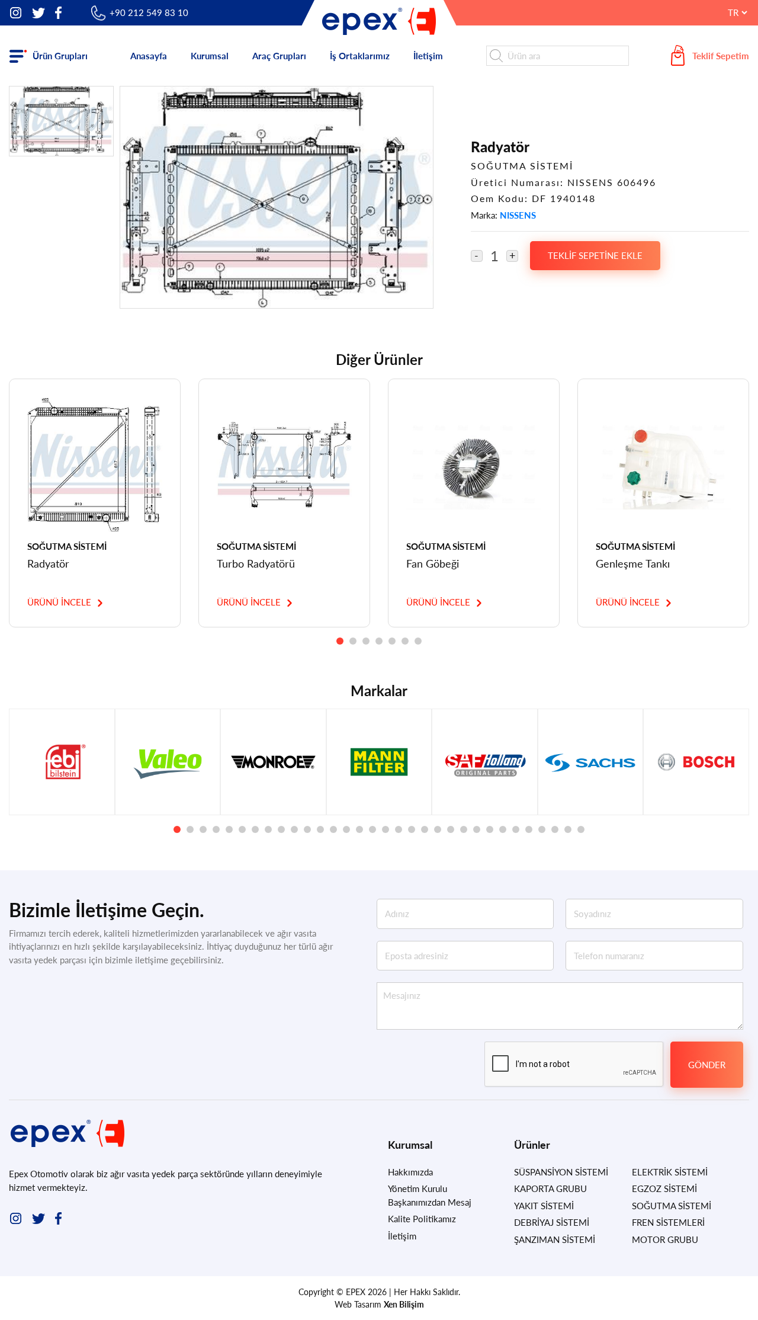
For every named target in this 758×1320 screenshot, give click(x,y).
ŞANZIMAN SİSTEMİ (554, 1239)
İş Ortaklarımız (360, 55)
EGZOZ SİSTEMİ (664, 1188)
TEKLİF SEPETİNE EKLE (595, 255)
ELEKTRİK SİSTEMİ (670, 1172)
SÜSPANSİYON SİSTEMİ (561, 1172)
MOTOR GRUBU (665, 1239)
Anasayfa (148, 55)
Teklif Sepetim (720, 55)
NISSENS (518, 215)
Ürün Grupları (60, 55)
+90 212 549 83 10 (149, 12)
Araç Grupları (279, 55)
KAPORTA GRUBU (550, 1188)
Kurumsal (210, 55)
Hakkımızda (410, 1172)
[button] (339, 641)
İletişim (428, 55)
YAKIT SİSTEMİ (544, 1205)
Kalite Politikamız (422, 1218)
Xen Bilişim (404, 1304)
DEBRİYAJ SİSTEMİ (551, 1222)
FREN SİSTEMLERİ (668, 1222)
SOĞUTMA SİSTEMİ (671, 1205)
